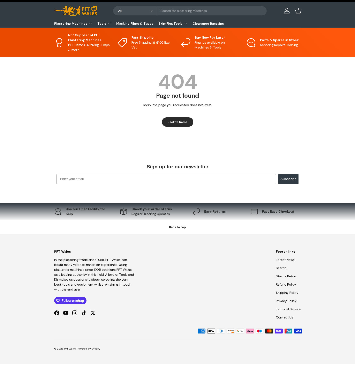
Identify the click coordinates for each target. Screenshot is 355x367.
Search (281, 268)
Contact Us (284, 317)
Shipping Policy (287, 293)
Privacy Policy (286, 301)
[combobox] (190, 10)
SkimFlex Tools (170, 23)
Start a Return (286, 276)
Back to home (178, 122)
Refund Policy (286, 284)
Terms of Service (288, 309)
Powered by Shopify (88, 348)
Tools (101, 23)
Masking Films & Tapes (134, 23)
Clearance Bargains (208, 23)
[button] (298, 10)
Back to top (177, 227)
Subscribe (288, 179)
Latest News (285, 260)
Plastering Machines (70, 23)
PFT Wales (70, 348)
